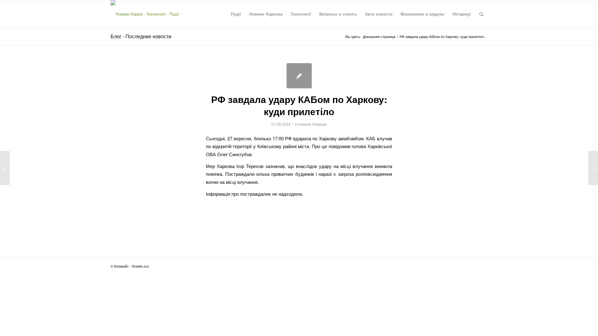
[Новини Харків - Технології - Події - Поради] (152, 14)
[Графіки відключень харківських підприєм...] (5, 168)
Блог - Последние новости (141, 36)
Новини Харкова (312, 124)
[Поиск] (481, 14)
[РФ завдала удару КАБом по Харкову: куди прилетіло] (299, 75)
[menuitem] (236, 14)
